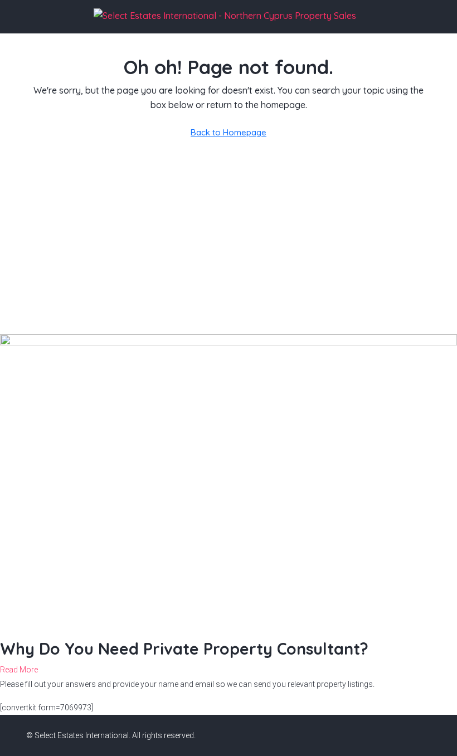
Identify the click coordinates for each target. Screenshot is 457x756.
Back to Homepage (228, 132)
